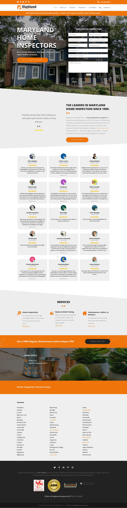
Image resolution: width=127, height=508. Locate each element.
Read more (26, 326)
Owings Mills (87, 410)
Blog (100, 7)
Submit (89, 74)
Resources (82, 7)
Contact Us (107, 7)
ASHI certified (41, 473)
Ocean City (53, 455)
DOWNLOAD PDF (97, 341)
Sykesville (86, 442)
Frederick (53, 420)
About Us (63, 7)
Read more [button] (63, 175)
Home (56, 7)
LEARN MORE (77, 140)
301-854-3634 (105, 2)
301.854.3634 (33, 373)
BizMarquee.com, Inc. (81, 505)
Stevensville (86, 437)
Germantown (54, 430)
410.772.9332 (33, 368)
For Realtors (92, 7)
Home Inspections (103, 128)
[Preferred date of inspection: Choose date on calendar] (69, 59)
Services (72, 7)
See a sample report (32, 60)
